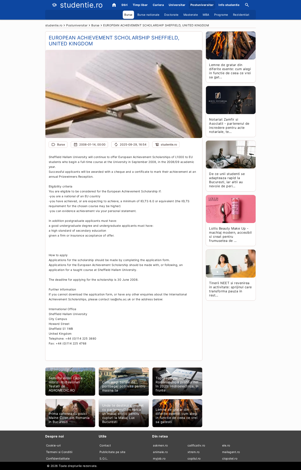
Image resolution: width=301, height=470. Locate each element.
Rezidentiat (241, 14)
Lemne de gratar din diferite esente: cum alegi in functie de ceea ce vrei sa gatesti (176, 415)
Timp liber (140, 5)
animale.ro (160, 452)
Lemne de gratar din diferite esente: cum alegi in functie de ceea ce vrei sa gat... (230, 71)
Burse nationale (148, 14)
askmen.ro (160, 445)
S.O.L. (104, 458)
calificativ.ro (196, 445)
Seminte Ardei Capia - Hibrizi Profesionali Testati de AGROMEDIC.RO (67, 384)
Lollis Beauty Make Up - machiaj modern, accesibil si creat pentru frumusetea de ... (230, 234)
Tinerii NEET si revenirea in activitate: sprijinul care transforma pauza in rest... (230, 289)
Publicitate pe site (113, 452)
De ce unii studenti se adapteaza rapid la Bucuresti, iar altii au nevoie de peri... (227, 180)
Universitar (177, 5)
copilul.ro (194, 458)
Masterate (190, 14)
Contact (105, 445)
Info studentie (228, 5)
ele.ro (226, 445)
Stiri (124, 5)
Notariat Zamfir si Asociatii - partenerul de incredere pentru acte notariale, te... (229, 125)
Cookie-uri (53, 445)
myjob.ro (159, 458)
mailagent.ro (231, 452)
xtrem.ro (194, 452)
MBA (206, 14)
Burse (128, 14)
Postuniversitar (202, 5)
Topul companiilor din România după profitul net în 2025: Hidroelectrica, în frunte (177, 384)
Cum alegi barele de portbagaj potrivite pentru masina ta (123, 386)
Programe (221, 14)
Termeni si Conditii (59, 452)
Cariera (158, 5)
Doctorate (171, 14)
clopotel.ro (230, 458)
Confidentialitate (58, 458)
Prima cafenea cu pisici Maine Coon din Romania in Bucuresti (69, 418)
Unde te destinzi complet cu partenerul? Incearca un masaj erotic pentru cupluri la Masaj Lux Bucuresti (123, 413)
